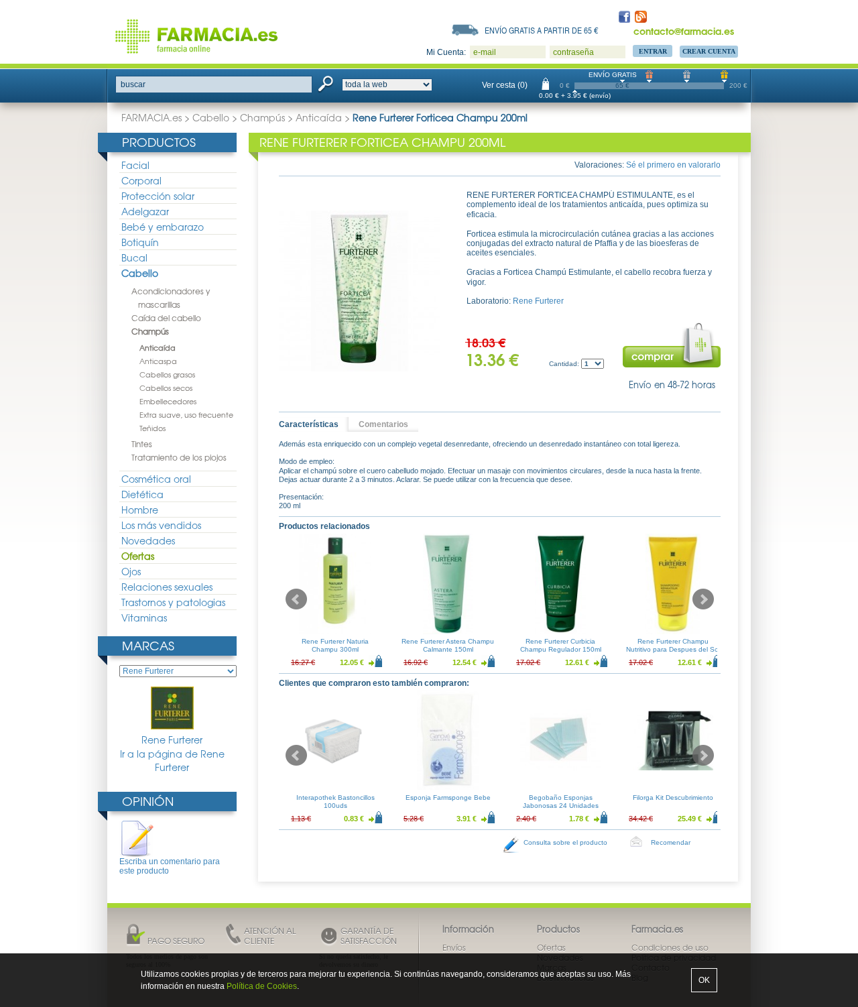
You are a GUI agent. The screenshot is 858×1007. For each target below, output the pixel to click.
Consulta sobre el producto (565, 842)
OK (704, 980)
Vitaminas (144, 617)
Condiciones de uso (670, 947)
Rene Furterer (171, 739)
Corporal (141, 180)
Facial (135, 165)
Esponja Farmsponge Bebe (448, 797)
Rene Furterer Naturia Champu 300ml (335, 645)
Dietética (142, 494)
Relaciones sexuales (166, 586)
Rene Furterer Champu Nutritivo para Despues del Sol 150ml (673, 649)
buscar (133, 84)
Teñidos (152, 427)
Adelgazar (145, 211)
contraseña (573, 52)
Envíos (454, 947)
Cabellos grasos (167, 374)
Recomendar (670, 842)
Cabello (210, 117)
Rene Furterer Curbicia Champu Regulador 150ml (560, 645)
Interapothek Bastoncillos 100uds (335, 801)
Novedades (148, 540)
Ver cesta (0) (505, 85)
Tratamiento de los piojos (179, 457)
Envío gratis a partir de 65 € (542, 30)
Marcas (148, 645)
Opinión (148, 801)
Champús (262, 117)
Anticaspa (158, 360)
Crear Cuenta (708, 51)
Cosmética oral (156, 478)
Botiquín (140, 242)
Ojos (131, 571)
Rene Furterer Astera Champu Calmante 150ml (448, 645)
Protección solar (157, 195)
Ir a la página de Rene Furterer (172, 761)
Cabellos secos (165, 387)
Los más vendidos (161, 525)
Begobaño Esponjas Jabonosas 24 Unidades (561, 801)
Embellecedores (167, 401)
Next (703, 599)
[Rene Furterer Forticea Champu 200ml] (359, 291)
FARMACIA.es (151, 117)
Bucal (134, 257)
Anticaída (319, 117)
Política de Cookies (262, 986)
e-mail (484, 52)
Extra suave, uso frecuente (186, 414)
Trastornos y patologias (173, 602)
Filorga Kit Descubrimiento (673, 797)
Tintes (141, 444)
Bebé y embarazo (162, 226)
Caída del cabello (166, 318)
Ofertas (137, 555)
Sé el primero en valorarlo (673, 165)
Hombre (139, 509)
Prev (296, 599)
